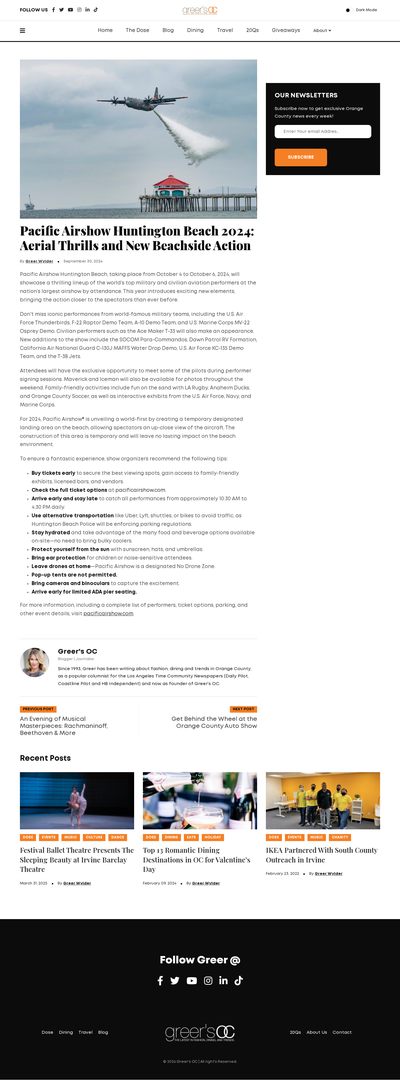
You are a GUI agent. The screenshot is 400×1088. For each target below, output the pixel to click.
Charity (340, 837)
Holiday (213, 837)
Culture (94, 837)
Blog (168, 30)
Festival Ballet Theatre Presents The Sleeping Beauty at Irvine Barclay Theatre (77, 859)
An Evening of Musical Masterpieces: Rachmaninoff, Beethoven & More (64, 726)
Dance (117, 837)
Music (70, 837)
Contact (342, 1033)
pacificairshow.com (140, 490)
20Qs (252, 30)
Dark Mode (366, 10)
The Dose (137, 30)
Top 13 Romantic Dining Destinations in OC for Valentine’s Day (196, 859)
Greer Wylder (39, 261)
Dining (195, 30)
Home (105, 30)
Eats (191, 837)
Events (49, 837)
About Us (317, 1033)
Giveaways (286, 30)
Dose (28, 837)
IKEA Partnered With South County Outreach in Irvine (322, 854)
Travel (225, 30)
